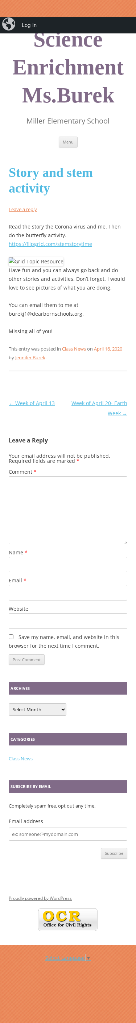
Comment (23, 471)
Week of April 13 (32, 403)
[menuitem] (9, 25)
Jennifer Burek (30, 357)
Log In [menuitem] (29, 25)
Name (18, 552)
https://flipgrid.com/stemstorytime (50, 243)
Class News (74, 348)
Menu (68, 142)
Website (18, 608)
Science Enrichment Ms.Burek (68, 67)
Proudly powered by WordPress (40, 898)
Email (17, 580)
